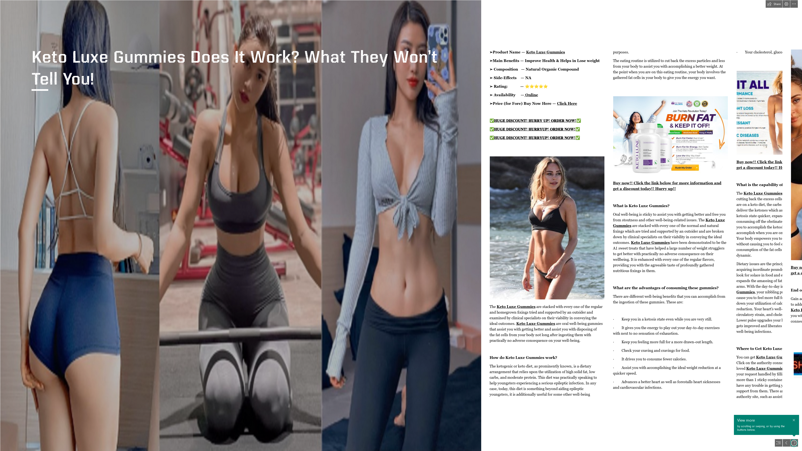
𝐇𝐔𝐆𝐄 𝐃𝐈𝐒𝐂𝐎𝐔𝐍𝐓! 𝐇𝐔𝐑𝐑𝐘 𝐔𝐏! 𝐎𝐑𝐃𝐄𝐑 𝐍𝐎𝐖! (535, 120)
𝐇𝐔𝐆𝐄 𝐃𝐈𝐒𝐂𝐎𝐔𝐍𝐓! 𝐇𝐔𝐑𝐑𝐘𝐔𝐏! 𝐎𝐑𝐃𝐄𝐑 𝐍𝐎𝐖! (534, 129)
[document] (401, 225)
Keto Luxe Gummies (545, 52)
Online (531, 95)
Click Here (567, 103)
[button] (774, 4)
